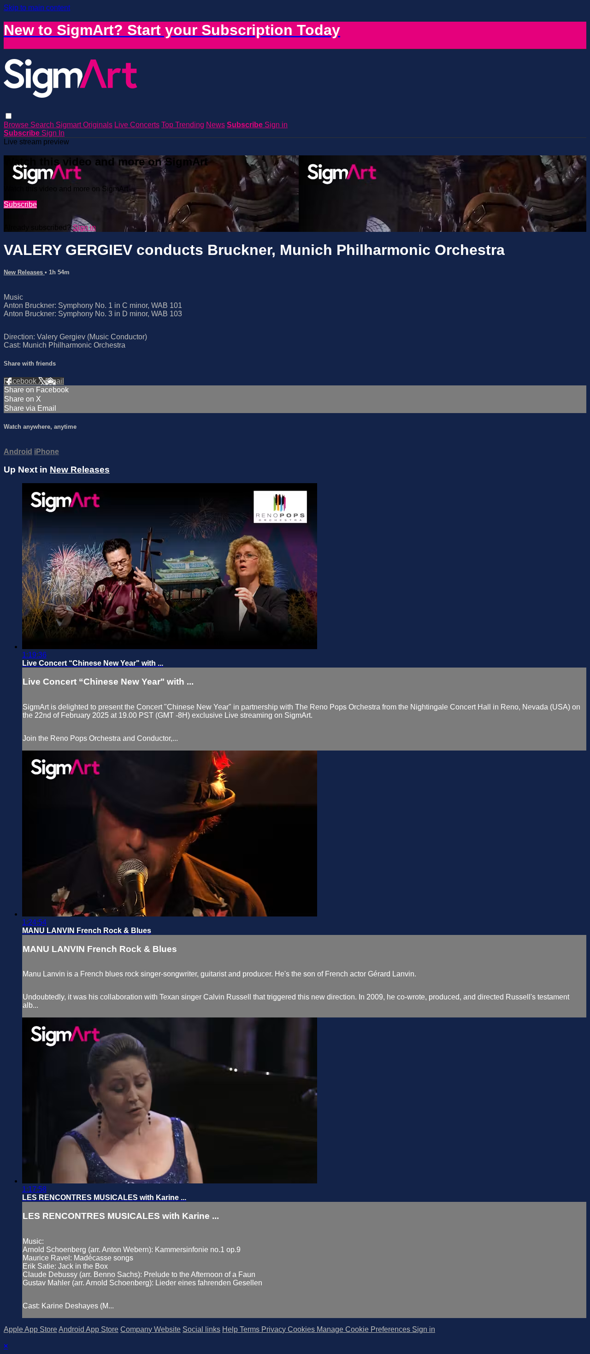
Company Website (150, 1329)
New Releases (24, 272)
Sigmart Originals (84, 125)
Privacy (274, 1329)
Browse (17, 125)
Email (54, 381)
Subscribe (20, 204)
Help (231, 1329)
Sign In (53, 133)
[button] (9, 116)
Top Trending (182, 125)
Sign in (276, 125)
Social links (201, 1329)
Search (43, 125)
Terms (250, 1329)
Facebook (21, 381)
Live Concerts (136, 125)
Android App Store (88, 1329)
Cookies (302, 1329)
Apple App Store (30, 1329)
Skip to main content (37, 8)
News (215, 125)
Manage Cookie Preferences (364, 1329)
